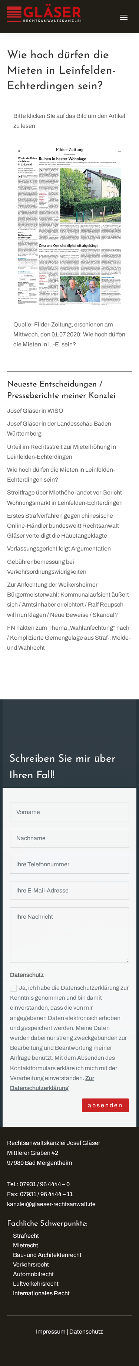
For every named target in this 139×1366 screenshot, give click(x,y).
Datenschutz (86, 1331)
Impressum (51, 1331)
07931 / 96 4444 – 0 (45, 1184)
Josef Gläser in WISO (35, 411)
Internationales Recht (41, 1293)
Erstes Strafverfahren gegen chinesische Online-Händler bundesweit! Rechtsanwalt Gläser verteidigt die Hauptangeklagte (63, 526)
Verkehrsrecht (31, 1264)
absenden (105, 1105)
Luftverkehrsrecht (36, 1284)
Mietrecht (25, 1245)
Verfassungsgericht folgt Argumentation (59, 548)
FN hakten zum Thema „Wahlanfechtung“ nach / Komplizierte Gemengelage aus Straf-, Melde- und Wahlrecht (68, 638)
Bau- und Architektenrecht (47, 1255)
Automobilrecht (33, 1274)
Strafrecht (26, 1236)
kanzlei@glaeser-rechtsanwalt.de (51, 1204)
